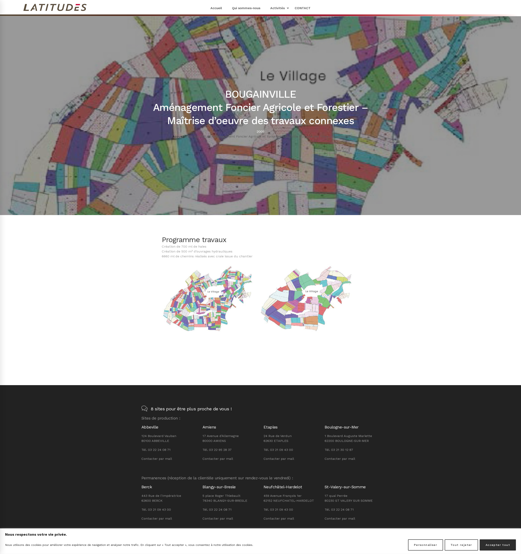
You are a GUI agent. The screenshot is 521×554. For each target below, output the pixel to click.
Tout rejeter (461, 544)
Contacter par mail (156, 459)
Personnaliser (425, 544)
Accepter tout (498, 544)
